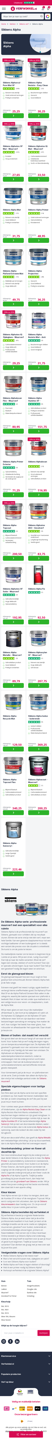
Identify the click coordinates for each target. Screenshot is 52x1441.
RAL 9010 (5, 1306)
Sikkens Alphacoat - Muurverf (38, 780)
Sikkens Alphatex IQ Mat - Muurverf (38, 147)
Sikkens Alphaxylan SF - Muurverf (37, 653)
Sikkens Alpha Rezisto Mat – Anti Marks (37, 335)
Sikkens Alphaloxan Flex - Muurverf (12, 399)
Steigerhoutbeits (33, 1286)
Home (3, 24)
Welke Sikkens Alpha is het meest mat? (20, 1255)
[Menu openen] (3, 9)
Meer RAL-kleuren (8, 1316)
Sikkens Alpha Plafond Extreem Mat (13, 272)
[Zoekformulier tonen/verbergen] (41, 16)
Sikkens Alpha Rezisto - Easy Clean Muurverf (38, 83)
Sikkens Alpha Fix (36, 589)
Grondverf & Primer (9, 1296)
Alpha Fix (5, 1175)
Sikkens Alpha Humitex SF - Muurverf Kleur (35, 399)
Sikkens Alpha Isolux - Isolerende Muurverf (38, 717)
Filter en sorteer (28, 1434)
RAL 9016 (5, 1313)
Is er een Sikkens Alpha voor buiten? (19, 1261)
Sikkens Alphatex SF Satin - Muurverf (13, 590)
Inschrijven (43, 1333)
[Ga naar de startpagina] (24, 9)
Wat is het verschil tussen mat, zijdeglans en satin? (26, 1258)
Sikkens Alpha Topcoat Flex (9, 780)
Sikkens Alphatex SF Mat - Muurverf (13, 147)
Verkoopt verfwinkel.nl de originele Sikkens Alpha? (26, 1270)
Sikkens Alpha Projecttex (35, 272)
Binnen (4, 1286)
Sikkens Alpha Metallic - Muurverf (12, 653)
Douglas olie (32, 1289)
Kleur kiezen (6, 1320)
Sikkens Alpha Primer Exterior (13, 462)
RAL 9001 (5, 1309)
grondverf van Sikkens (26, 1181)
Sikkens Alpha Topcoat (9, 526)
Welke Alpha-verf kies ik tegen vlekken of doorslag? (26, 1264)
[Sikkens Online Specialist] (31, 1391)
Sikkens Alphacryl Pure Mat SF (11, 83)
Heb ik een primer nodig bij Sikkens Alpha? (22, 1267)
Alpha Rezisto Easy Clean (33, 1109)
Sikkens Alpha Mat (12, 210)
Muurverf (4, 1292)
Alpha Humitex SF (9, 1121)
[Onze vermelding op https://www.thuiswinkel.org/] (21, 1392)
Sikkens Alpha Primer (38, 210)
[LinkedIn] (17, 1341)
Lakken (4, 1289)
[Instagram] (3, 1341)
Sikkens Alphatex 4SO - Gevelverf (36, 526)
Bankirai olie (32, 1292)
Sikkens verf (24, 24)
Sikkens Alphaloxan (37, 461)
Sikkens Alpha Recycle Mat (9, 717)
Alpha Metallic (44, 1137)
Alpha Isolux (42, 1127)
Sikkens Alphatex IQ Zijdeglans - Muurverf (13, 335)
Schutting (30, 1296)
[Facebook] (10, 1341)
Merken (13, 24)
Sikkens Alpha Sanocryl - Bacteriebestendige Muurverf (12, 844)
